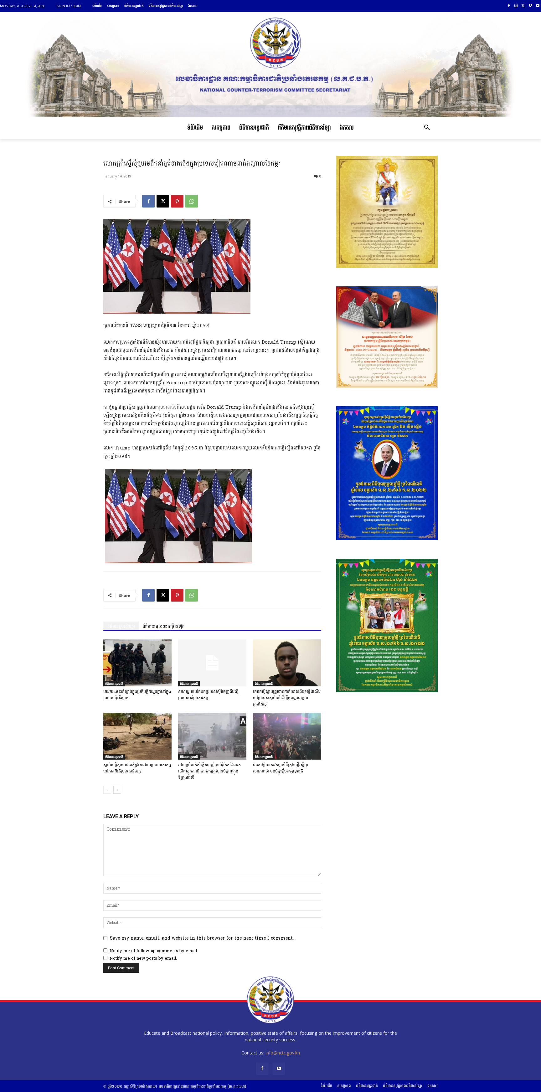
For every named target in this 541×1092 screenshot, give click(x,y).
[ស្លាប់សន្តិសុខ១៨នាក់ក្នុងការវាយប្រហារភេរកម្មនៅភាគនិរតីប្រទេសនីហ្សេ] (137, 736)
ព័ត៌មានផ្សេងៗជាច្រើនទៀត (163, 626)
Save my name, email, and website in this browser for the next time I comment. (202, 938)
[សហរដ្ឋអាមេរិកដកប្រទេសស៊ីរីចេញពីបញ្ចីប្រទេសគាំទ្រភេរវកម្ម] (212, 662)
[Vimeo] (530, 6)
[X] (523, 6)
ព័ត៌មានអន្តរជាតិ (114, 683)
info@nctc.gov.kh (282, 1053)
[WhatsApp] (191, 201)
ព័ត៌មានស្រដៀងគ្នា (121, 626)
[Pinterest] (177, 201)
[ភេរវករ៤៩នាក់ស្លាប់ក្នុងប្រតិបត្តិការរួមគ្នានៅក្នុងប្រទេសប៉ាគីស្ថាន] (137, 662)
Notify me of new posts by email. (143, 958)
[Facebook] (509, 6)
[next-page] (117, 790)
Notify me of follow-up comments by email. (154, 951)
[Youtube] (537, 6)
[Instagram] (516, 6)
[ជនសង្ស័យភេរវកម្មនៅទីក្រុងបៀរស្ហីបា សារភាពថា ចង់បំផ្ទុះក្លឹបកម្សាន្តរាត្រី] (287, 736)
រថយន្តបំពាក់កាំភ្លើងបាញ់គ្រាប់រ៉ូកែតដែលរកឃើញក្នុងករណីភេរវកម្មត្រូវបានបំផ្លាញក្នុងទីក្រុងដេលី (209, 771)
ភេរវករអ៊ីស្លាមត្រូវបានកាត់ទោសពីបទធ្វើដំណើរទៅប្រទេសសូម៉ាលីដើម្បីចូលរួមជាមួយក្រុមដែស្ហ (287, 697)
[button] (427, 128)
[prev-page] (107, 790)
